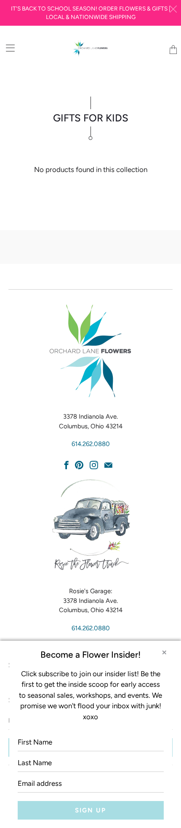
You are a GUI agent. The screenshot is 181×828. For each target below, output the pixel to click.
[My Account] (7, 47)
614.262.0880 (91, 444)
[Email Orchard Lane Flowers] (108, 465)
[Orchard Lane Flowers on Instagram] (94, 465)
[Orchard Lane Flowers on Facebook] (66, 465)
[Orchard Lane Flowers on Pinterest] (79, 465)
